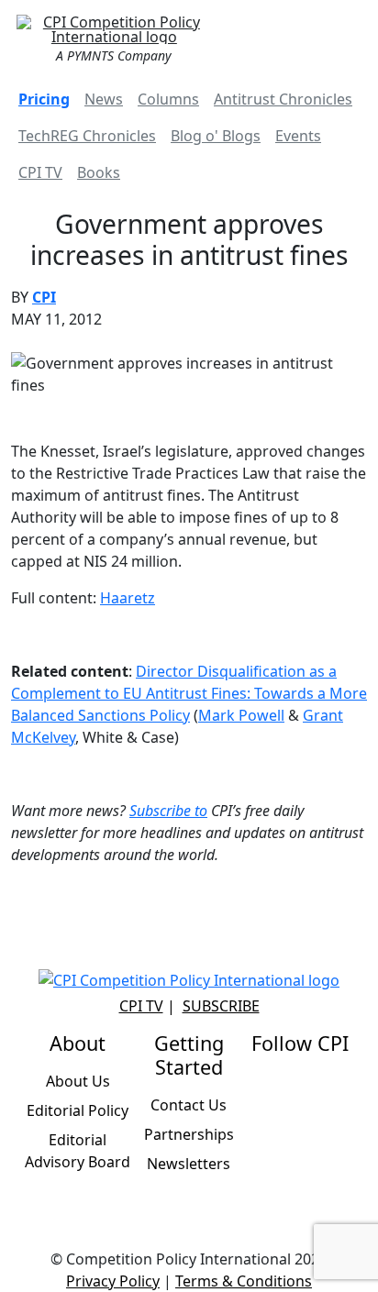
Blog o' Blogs (216, 136)
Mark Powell (241, 715)
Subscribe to (168, 811)
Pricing (44, 99)
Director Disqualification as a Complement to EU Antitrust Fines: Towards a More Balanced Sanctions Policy (189, 693)
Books (98, 172)
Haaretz (127, 598)
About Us (78, 1081)
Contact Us (188, 1105)
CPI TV (40, 172)
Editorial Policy (77, 1110)
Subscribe (221, 1006)
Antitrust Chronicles (283, 99)
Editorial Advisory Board (77, 1151)
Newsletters (188, 1164)
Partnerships (189, 1134)
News (103, 99)
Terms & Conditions (243, 1281)
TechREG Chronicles (87, 136)
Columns (168, 99)
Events (298, 136)
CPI (44, 297)
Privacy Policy (113, 1281)
